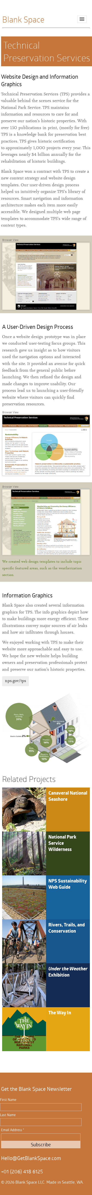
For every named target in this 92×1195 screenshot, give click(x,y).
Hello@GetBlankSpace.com (31, 1158)
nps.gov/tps (15, 681)
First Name (8, 1099)
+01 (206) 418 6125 (22, 1171)
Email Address (12, 1129)
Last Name (8, 1114)
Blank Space (23, 19)
